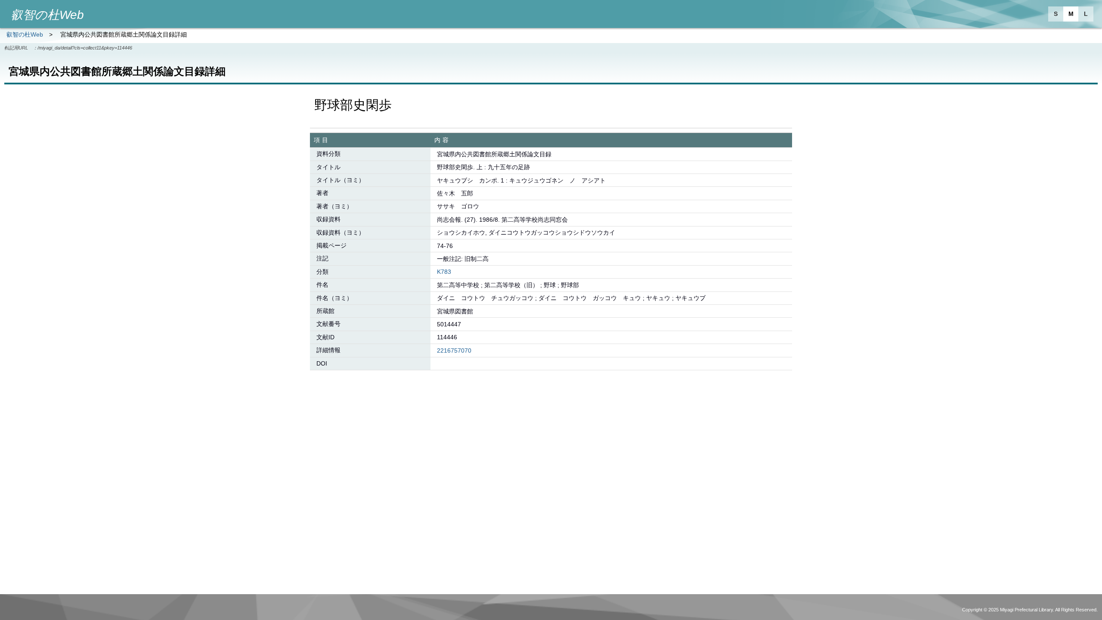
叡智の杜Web (24, 34)
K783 (444, 271)
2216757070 (454, 350)
